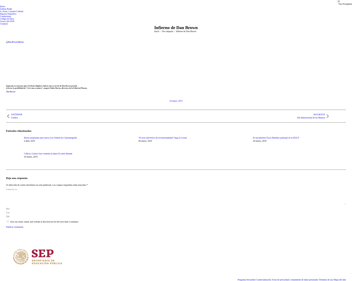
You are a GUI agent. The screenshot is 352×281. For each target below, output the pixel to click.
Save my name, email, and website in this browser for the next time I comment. (44, 222)
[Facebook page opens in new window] (123, 250)
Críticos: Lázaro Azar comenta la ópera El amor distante (48, 153)
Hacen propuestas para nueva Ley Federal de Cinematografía (50, 138)
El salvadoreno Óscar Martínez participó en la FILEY (276, 138)
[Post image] (13, 142)
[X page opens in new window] (127, 250)
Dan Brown (10, 92)
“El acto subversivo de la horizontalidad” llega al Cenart (162, 138)
